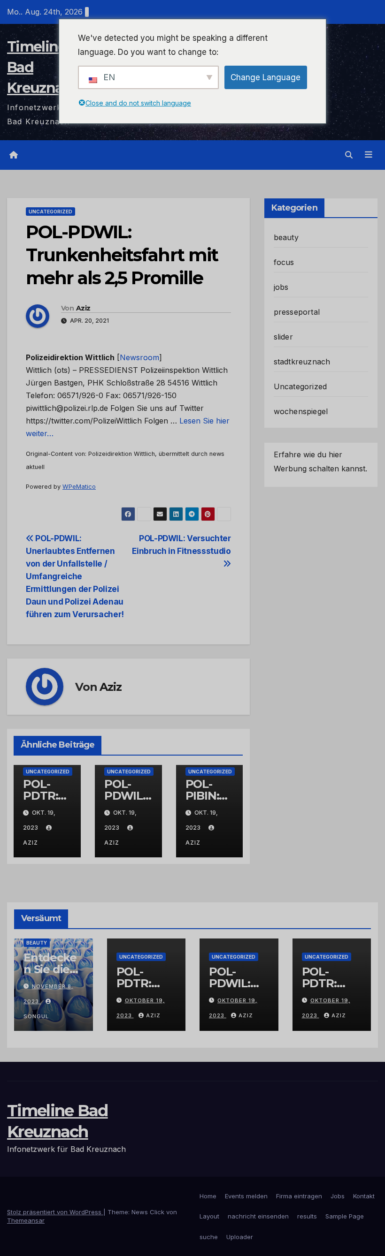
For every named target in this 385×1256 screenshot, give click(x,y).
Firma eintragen (299, 1196)
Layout (209, 1216)
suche (209, 1237)
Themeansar (26, 1220)
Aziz (83, 308)
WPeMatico (79, 486)
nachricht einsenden (258, 1216)
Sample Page (344, 1216)
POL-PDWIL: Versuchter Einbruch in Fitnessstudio (181, 544)
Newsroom (139, 357)
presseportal (297, 312)
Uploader (239, 1237)
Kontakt (364, 1196)
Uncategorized (50, 211)
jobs (281, 287)
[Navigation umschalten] (368, 155)
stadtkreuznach (302, 361)
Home (208, 1196)
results (307, 1216)
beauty (286, 237)
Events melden (246, 1196)
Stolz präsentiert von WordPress (55, 1212)
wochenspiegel (301, 411)
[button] (349, 154)
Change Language (265, 77)
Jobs (338, 1196)
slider (283, 336)
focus (284, 262)
